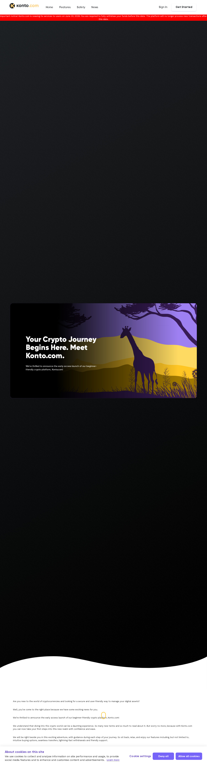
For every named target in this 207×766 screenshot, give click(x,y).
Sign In (163, 7)
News (94, 7)
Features (65, 7)
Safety (81, 7)
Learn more (113, 760)
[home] (24, 6)
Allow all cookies (189, 756)
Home (49, 7)
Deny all (163, 756)
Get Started (184, 7)
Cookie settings (140, 756)
